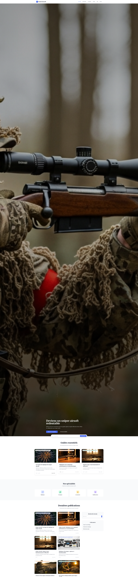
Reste (101, 1)
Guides (94, 1)
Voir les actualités (63, 431)
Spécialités (84, 1)
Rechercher (83, 436)
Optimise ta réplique (87, 526)
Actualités (89, 1)
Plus (97, 1)
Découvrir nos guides (52, 431)
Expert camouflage (86, 524)
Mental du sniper (86, 529)
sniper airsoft (57, 428)
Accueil (79, 1)
